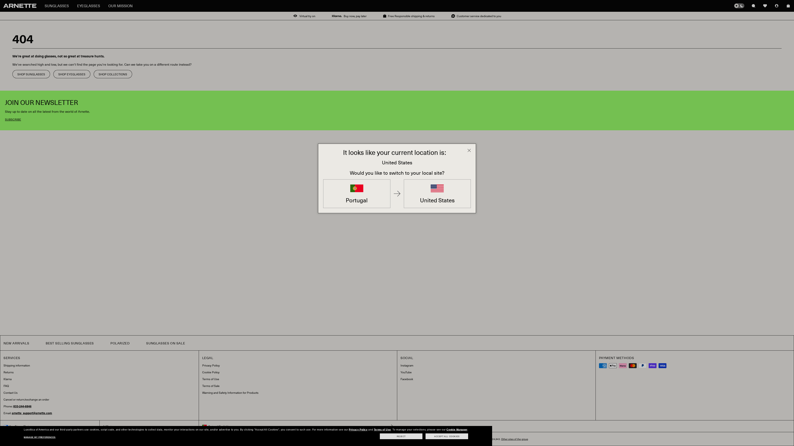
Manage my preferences (40, 437)
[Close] (469, 150)
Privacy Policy (358, 429)
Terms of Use (382, 429)
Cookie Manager (456, 429)
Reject (401, 436)
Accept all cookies (447, 436)
